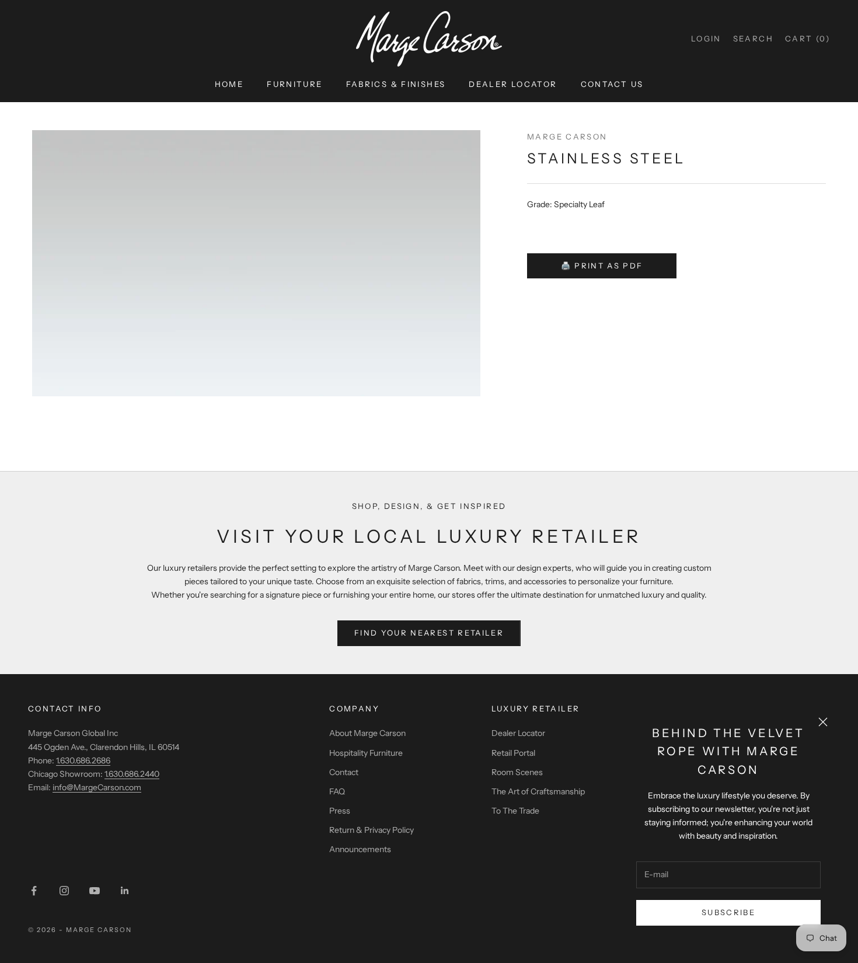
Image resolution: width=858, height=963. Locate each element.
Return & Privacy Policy (371, 830)
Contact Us (612, 84)
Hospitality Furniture (366, 753)
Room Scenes (517, 772)
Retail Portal (513, 753)
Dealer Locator (513, 84)
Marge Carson (567, 136)
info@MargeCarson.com (97, 787)
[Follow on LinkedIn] (125, 890)
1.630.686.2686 (83, 760)
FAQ (337, 791)
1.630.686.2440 (131, 774)
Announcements (360, 849)
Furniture (294, 84)
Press (339, 810)
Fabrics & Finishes (396, 84)
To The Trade (515, 810)
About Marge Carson (367, 733)
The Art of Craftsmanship (538, 791)
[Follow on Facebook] (34, 890)
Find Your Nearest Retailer (429, 632)
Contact (343, 772)
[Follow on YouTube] (94, 890)
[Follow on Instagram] (64, 890)
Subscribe (728, 912)
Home (229, 84)
